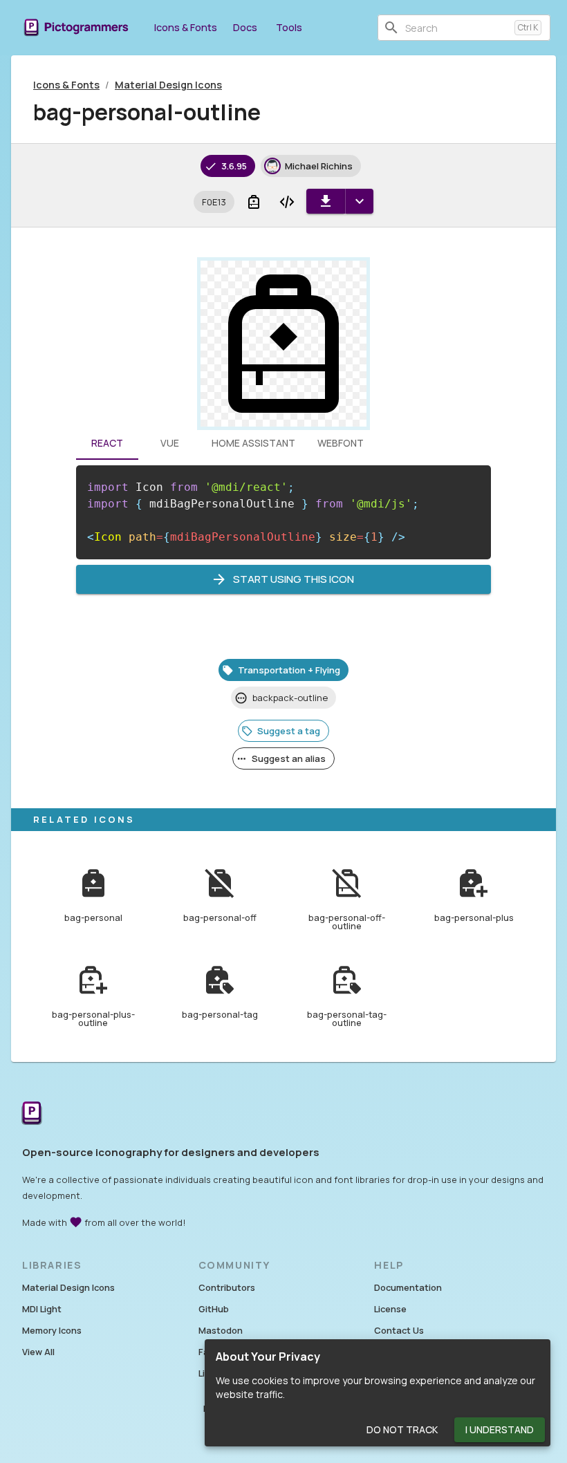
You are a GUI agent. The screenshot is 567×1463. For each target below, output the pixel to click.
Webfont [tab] (340, 442)
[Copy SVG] (287, 202)
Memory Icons (52, 1330)
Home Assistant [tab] (253, 442)
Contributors (226, 1287)
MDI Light (42, 1309)
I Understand (499, 1429)
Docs (245, 27)
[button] (214, 202)
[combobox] (457, 28)
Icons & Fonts (185, 27)
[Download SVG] (325, 201)
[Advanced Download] (359, 201)
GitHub (213, 1309)
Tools (289, 27)
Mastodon (220, 1330)
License (390, 1309)
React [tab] (107, 442)
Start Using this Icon (293, 579)
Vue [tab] (169, 442)
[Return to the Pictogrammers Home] (31, 1114)
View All (38, 1351)
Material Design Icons (168, 84)
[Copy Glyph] (254, 202)
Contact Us (399, 1330)
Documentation (408, 1287)
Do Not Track (402, 1429)
